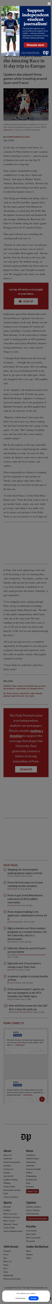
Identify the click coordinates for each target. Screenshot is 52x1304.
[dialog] (26, 652)
